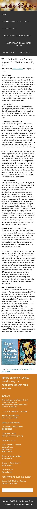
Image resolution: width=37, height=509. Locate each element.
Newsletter (25, 369)
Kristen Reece (17, 69)
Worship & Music (9, 28)
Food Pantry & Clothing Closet (16, 36)
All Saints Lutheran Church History (18, 44)
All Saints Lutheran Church (18, 5)
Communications (15, 369)
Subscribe (25, 52)
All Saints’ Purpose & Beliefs (15, 21)
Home (4, 14)
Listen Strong (8, 52)
